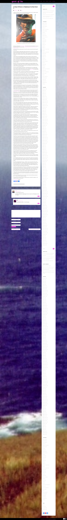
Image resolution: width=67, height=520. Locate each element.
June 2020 (45, 390)
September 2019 (46, 214)
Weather (45, 79)
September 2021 (46, 178)
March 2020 (45, 205)
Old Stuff (45, 59)
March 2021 (45, 187)
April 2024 (45, 131)
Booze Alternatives (46, 29)
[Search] (53, 6)
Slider (44, 67)
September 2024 (46, 123)
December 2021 (46, 173)
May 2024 (45, 129)
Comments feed (45, 507)
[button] (65, 519)
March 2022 (45, 169)
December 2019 (46, 399)
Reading (45, 64)
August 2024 (45, 125)
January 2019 (45, 226)
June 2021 (45, 182)
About (41, 1)
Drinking (45, 41)
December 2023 (46, 137)
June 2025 (45, 110)
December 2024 (46, 119)
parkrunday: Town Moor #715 (46, 14)
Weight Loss (45, 82)
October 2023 (45, 140)
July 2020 (45, 199)
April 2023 (45, 149)
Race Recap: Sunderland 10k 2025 (48, 273)
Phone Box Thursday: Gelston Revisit (47, 12)
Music (44, 58)
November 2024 (46, 120)
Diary (44, 38)
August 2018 (45, 234)
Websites (45, 496)
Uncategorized (45, 76)
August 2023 (45, 143)
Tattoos (45, 70)
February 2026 (45, 287)
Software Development (47, 68)
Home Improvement (46, 52)
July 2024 (45, 126)
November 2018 (46, 229)
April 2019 (45, 222)
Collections (45, 35)
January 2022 (45, 172)
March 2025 (45, 114)
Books (44, 443)
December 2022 (46, 155)
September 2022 (46, 349)
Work (44, 499)
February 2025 (45, 116)
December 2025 (46, 290)
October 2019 (45, 402)
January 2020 (45, 208)
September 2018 (46, 232)
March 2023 (45, 340)
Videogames (45, 493)
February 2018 (45, 243)
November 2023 (46, 328)
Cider (44, 32)
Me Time (45, 56)
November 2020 (46, 193)
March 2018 (45, 431)
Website (12, 223)
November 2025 (46, 102)
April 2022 (45, 167)
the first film (31, 69)
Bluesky (50, 1)
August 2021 (45, 179)
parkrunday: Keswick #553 (46, 18)
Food (44, 47)
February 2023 (45, 152)
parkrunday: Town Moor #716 (46, 10)
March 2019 (45, 223)
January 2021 (45, 190)
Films (21, 10)
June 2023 (45, 146)
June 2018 (45, 237)
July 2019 (45, 217)
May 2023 (45, 337)
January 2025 (45, 117)
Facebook (47, 1)
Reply (38, 203)
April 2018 (45, 240)
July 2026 (45, 90)
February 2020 (45, 396)
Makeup (45, 55)
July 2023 (45, 334)
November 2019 (46, 211)
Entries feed (44, 506)
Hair (44, 50)
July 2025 (45, 108)
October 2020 (45, 384)
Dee (19, 10)
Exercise (45, 44)
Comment (12, 209)
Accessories (45, 23)
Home (44, 1)
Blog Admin (45, 440)
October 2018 (45, 231)
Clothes (45, 449)
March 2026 (45, 96)
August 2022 (45, 161)
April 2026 (45, 284)
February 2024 (45, 134)
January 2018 (45, 434)
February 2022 (45, 170)
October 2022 (45, 158)
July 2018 (45, 235)
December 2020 (46, 381)
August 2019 (45, 216)
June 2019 (45, 219)
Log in (43, 504)
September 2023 (46, 331)
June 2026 (45, 281)
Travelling (45, 73)
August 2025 (45, 296)
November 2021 (46, 175)
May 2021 (45, 184)
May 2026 (45, 93)
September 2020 (46, 196)
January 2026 (45, 99)
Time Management (46, 71)
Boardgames (45, 26)
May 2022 (45, 166)
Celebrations (45, 446)
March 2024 (45, 132)
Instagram (53, 1)
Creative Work (45, 452)
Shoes (44, 65)
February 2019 (45, 225)
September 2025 (46, 105)
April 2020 (45, 393)
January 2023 (45, 343)
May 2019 (45, 220)
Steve (16, 190)
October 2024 (45, 122)
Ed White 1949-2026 (48, 265)
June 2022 (45, 164)
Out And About (46, 61)
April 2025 (45, 113)
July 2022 (45, 163)
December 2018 (46, 228)
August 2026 (45, 278)
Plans (44, 62)
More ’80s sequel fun (15, 179)
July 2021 (45, 181)
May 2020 (45, 202)
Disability (45, 455)
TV (44, 74)
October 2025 (45, 293)
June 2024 (45, 128)
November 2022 (46, 346)
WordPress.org (45, 509)
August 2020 (45, 387)
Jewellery (45, 53)
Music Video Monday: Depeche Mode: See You (48, 269)
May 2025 (45, 111)
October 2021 (45, 176)
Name (12, 218)
